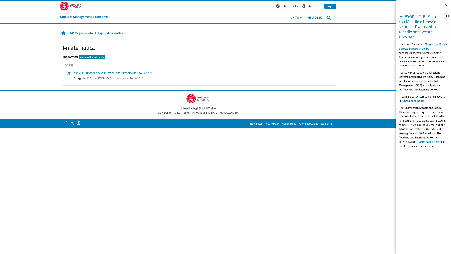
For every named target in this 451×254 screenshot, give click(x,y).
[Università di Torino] (71, 6)
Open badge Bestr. (413, 101)
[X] (72, 123)
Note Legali (256, 124)
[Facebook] (66, 123)
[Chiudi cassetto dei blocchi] (446, 5)
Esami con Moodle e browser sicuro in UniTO (423, 46)
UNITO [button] (295, 17)
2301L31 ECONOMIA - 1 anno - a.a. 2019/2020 (115, 78)
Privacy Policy (272, 124)
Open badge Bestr (429, 142)
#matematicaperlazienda (92, 57)
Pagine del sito (84, 33)
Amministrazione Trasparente (315, 124)
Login (330, 6)
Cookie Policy (289, 124)
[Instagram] (79, 123)
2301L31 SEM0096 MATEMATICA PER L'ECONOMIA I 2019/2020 (113, 73)
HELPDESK (315, 17)
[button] (288, 6)
